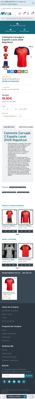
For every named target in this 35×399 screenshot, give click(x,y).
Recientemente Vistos (11, 273)
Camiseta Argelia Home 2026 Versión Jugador (9, 259)
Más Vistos (27, 273)
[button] (12, 57)
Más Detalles (12, 4)
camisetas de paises (9, 192)
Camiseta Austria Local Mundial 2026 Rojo (25, 259)
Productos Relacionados (13, 206)
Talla (3, 106)
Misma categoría (9, 239)
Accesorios (5, 113)
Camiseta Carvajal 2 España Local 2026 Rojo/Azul (9, 293)
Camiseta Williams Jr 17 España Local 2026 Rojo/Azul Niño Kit (9, 226)
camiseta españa (23, 192)
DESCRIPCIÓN (9, 127)
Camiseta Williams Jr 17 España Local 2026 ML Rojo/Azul (25, 226)
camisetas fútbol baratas (17, 187)
